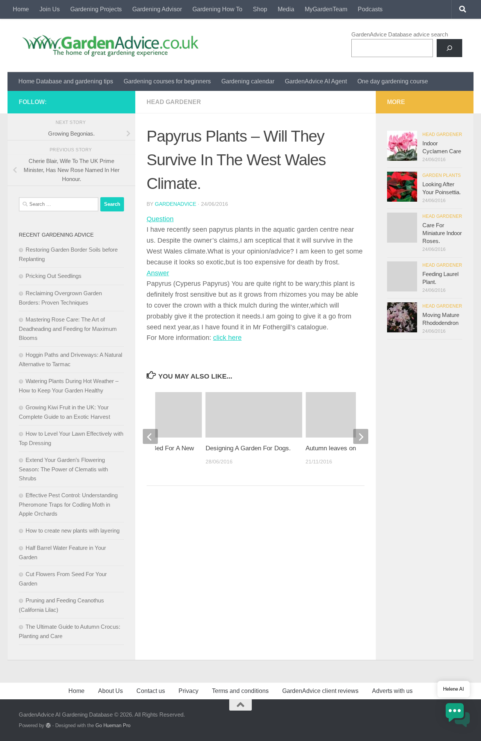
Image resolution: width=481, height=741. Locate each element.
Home (21, 9)
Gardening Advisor (157, 9)
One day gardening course (392, 81)
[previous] (150, 436)
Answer (158, 273)
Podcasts (370, 9)
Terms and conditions (240, 691)
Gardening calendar (247, 81)
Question (160, 219)
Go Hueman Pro (112, 725)
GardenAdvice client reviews (320, 691)
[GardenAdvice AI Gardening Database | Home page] (109, 45)
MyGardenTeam (326, 9)
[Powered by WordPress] (48, 725)
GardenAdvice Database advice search (399, 34)
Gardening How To (217, 9)
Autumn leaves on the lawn (343, 448)
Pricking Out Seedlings (54, 276)
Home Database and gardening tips (65, 81)
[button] (458, 716)
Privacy (188, 691)
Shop (260, 9)
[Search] (449, 48)
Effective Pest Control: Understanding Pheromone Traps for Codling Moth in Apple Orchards (68, 504)
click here (227, 337)
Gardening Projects (96, 9)
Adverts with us (392, 691)
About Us (110, 691)
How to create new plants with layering (72, 530)
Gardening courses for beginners (167, 81)
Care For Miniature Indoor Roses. (442, 233)
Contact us (150, 691)
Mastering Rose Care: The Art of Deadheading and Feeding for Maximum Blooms (68, 328)
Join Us (49, 9)
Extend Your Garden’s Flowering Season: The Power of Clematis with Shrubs (63, 469)
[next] (360, 436)
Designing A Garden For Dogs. (248, 448)
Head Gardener (174, 102)
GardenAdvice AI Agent (316, 81)
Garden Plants (441, 175)
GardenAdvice (175, 204)
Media (286, 9)
